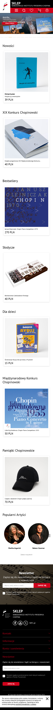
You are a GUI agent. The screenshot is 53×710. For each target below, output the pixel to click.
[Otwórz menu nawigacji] (16, 10)
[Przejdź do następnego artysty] (48, 535)
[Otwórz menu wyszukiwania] (24, 10)
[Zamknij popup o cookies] (47, 698)
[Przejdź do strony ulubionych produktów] (32, 10)
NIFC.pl (32, 623)
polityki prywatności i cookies (26, 704)
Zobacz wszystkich (26, 555)
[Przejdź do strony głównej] (5, 6)
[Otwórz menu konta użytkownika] (47, 10)
